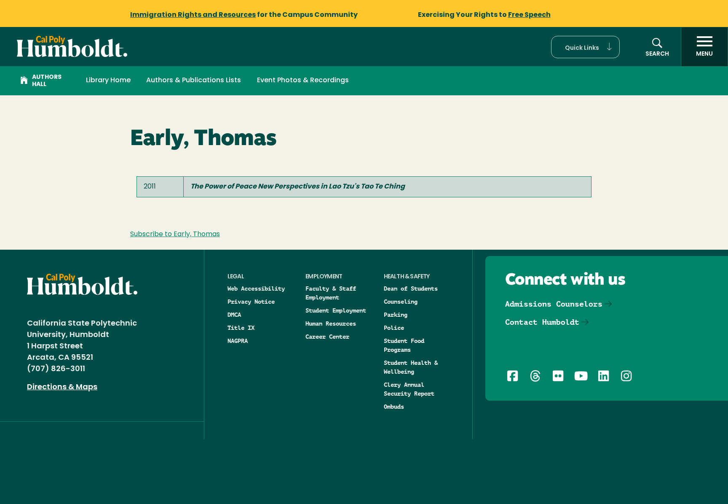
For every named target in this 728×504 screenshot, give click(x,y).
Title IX (241, 327)
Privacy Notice (251, 301)
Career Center (327, 336)
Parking (395, 314)
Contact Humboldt (542, 322)
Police (394, 327)
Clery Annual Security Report (409, 389)
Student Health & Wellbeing (411, 367)
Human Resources (330, 323)
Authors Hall (47, 81)
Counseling (401, 301)
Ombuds (394, 406)
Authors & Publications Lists (193, 80)
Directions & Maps (62, 387)
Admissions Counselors (553, 303)
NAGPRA (238, 340)
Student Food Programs (404, 345)
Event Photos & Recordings (303, 80)
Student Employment (335, 310)
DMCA (234, 314)
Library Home (108, 80)
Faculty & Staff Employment (330, 293)
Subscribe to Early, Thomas (175, 234)
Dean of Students (411, 288)
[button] (585, 47)
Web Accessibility (256, 288)
